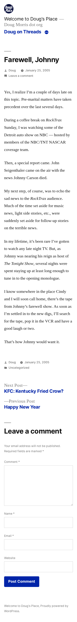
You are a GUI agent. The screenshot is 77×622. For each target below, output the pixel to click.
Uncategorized (19, 367)
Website (9, 558)
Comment (12, 462)
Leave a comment (21, 76)
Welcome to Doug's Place (30, 19)
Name (9, 513)
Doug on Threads (22, 31)
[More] (46, 32)
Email (9, 536)
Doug (12, 70)
